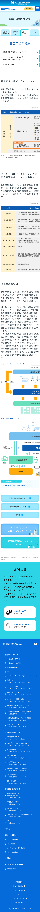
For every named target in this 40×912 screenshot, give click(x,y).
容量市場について (11, 654)
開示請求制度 (19, 902)
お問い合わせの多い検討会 (16, 848)
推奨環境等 (19, 882)
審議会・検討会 (11, 835)
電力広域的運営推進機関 (14, 864)
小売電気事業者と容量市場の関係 (14, 795)
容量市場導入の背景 (14, 663)
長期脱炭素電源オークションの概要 (19, 719)
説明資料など (11, 869)
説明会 (7, 829)
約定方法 (20, 681)
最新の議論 (11, 844)
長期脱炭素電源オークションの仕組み (20, 713)
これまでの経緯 (12, 840)
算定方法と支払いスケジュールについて (20, 816)
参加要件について (20, 738)
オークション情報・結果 (20, 700)
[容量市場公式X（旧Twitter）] (35, 644)
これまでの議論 (12, 852)
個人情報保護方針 (19, 886)
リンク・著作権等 (19, 890)
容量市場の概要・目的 (14, 659)
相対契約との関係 (14, 809)
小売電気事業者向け (12, 789)
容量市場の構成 (12, 667)
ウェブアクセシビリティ (19, 898)
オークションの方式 (20, 687)
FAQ (8, 672)
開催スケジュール (20, 694)
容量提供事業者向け (12, 732)
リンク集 (19, 894)
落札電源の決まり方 (20, 750)
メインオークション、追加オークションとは (22, 676)
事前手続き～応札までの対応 (20, 744)
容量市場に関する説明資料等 (14, 485)
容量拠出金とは (14, 803)
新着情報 (28, 9)
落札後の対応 (20, 757)
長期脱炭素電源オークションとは (18, 706)
